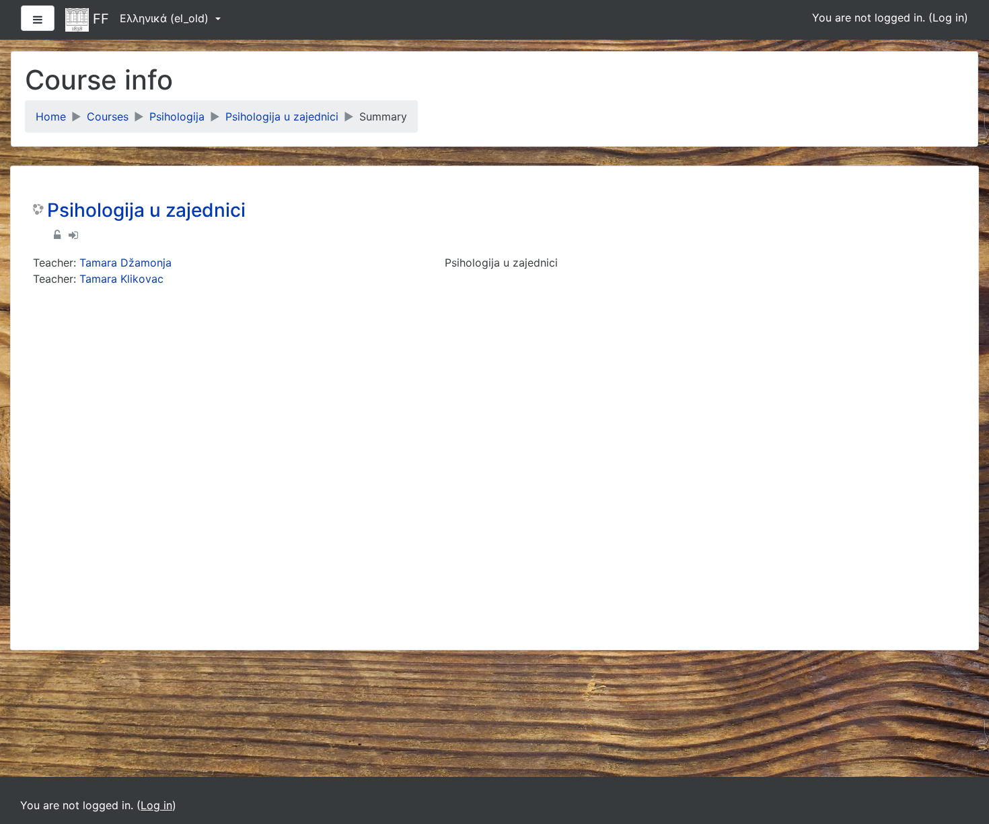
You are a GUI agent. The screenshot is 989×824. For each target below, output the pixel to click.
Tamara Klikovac (121, 278)
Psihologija (177, 116)
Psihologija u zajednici (281, 116)
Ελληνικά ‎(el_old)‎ (166, 18)
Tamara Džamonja (125, 262)
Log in (948, 17)
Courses (108, 116)
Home (51, 116)
